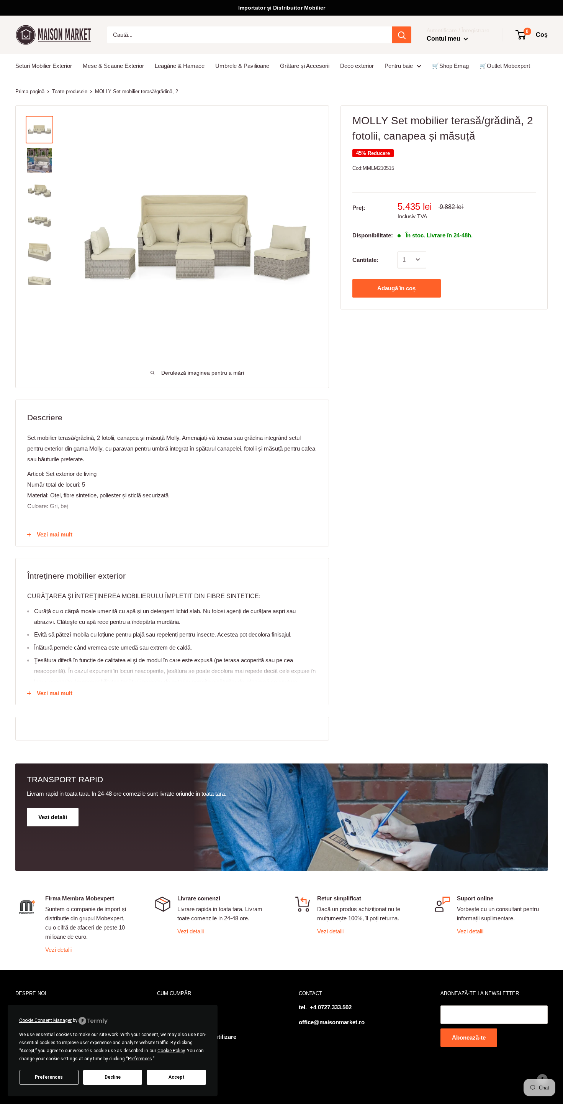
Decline (113, 1077)
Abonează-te (469, 1037)
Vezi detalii (58, 949)
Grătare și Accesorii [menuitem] (304, 66)
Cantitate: (365, 259)
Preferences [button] (140, 1058)
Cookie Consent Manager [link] (45, 1020)
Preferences (49, 1077)
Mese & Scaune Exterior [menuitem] (113, 66)
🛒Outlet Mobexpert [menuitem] (505, 66)
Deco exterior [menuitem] (357, 66)
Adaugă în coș (396, 288)
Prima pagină (29, 91)
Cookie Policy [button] (171, 1050)
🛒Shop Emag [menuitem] (450, 66)
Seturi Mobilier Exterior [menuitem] (43, 66)
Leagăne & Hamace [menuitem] (180, 66)
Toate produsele (69, 91)
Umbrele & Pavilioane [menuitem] (242, 66)
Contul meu (444, 38)
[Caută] (401, 34)
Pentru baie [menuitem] (399, 66)
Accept (177, 1077)
